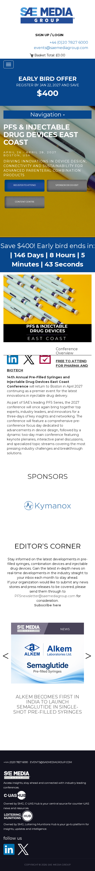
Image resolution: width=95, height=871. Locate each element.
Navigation (46, 114)
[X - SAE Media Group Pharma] (23, 849)
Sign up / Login (49, 35)
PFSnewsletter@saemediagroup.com (45, 596)
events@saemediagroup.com (61, 48)
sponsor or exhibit (67, 185)
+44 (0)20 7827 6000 (69, 42)
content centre (24, 201)
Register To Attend (24, 185)
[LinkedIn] (9, 849)
